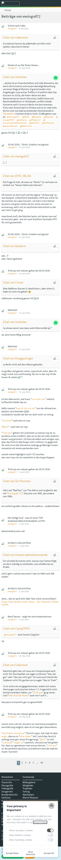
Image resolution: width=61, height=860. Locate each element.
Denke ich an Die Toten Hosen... (24, 65)
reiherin (23, 120)
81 (42, 762)
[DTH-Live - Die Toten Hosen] (10, 4)
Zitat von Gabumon (15, 38)
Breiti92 (35, 123)
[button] (42, 4)
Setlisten (6, 797)
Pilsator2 (36, 120)
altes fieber (25, 736)
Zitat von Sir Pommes (16, 481)
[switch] (50, 830)
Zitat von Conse (13, 282)
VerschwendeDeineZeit (15, 123)
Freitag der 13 (15, 493)
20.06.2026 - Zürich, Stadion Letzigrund (28, 144)
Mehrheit (12, 310)
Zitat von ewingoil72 (16, 156)
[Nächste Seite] (46, 763)
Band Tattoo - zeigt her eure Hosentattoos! (30, 616)
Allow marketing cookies (20, 840)
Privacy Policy (40, 822)
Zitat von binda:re (14, 246)
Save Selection (30, 853)
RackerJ (37, 117)
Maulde (49, 117)
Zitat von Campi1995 (16, 629)
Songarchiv (7, 791)
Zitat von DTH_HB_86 (17, 176)
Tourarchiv (6, 782)
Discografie (7, 785)
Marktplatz (28, 794)
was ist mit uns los (25, 408)
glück (5, 427)
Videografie (7, 788)
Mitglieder (28, 785)
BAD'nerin (27, 126)
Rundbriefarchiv (9, 794)
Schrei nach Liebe (16, 25)
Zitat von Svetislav (15, 77)
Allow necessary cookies (21, 830)
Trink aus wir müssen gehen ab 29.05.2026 (29, 270)
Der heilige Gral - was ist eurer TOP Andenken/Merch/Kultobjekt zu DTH (26, 520)
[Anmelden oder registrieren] (50, 4)
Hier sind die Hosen (18, 695)
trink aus (7, 433)
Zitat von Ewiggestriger (18, 358)
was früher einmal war (14, 733)
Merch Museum (30, 797)
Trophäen (27, 788)
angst (4, 736)
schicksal (7, 420)
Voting (26, 791)
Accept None (12, 853)
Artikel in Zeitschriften (19, 543)
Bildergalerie (29, 782)
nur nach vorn (38, 399)
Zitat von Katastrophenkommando (25, 555)
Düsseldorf (8, 113)
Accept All (49, 853)
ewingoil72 (12, 29)
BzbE (26, 117)
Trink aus (37, 692)
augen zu (18, 742)
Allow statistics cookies (20, 835)
